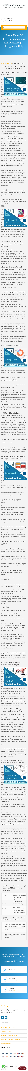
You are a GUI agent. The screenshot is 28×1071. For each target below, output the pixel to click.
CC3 (17, 1027)
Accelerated (11, 1039)
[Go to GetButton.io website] (3, 1069)
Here (14, 990)
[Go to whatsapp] (3, 1066)
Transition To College (6, 1031)
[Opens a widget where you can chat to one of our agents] (22, 1068)
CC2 (15, 1027)
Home (2, 63)
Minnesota (17, 1039)
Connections (9, 63)
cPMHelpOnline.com (8, 1006)
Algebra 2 (16, 1035)
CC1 (12, 1027)
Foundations (4, 1039)
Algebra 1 (10, 1035)
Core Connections (5, 1027)
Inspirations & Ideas (6, 1043)
